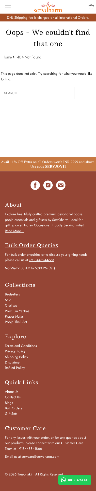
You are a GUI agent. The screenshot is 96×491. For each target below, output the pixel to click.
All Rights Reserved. (49, 474)
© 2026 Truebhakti (18, 474)
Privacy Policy (15, 351)
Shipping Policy (16, 356)
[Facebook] (35, 186)
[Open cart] (91, 7)
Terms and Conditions (21, 345)
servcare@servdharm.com (40, 456)
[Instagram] (48, 186)
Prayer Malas (14, 316)
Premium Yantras (17, 311)
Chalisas (11, 305)
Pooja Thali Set (16, 321)
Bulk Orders (13, 408)
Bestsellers (12, 294)
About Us (11, 391)
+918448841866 (29, 448)
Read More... (14, 230)
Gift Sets (11, 413)
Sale (8, 299)
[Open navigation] (8, 7)
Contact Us (13, 397)
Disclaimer (13, 362)
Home (7, 57)
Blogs (9, 402)
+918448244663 (41, 259)
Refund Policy (15, 367)
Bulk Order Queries (31, 245)
